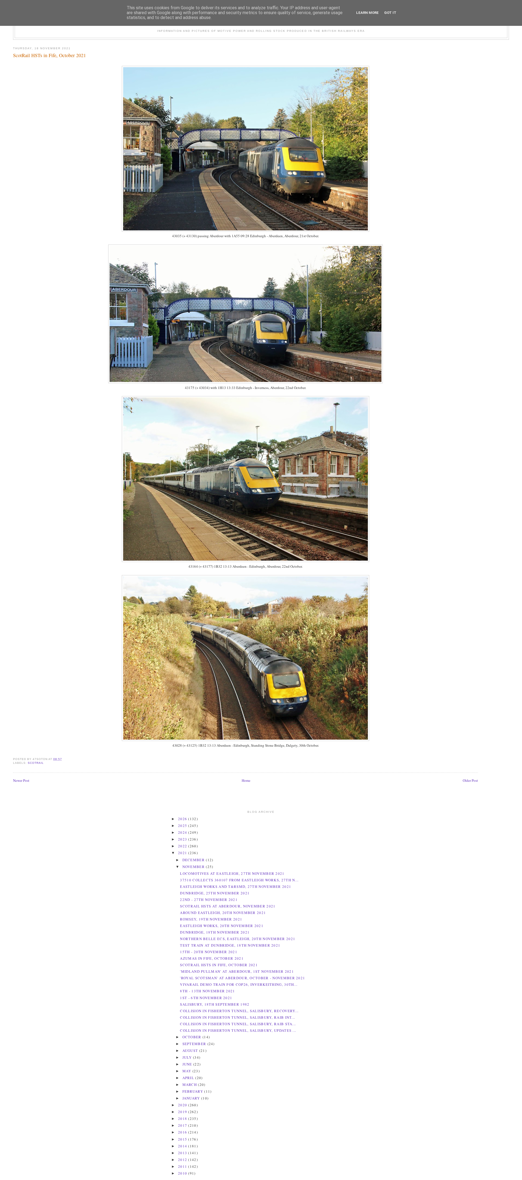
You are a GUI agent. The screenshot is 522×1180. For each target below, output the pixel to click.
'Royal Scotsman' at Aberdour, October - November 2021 (242, 977)
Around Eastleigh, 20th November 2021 (223, 912)
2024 (183, 832)
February (193, 1091)
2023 (183, 839)
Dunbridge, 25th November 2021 (215, 893)
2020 (183, 1104)
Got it (390, 13)
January (191, 1098)
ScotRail (36, 762)
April (188, 1077)
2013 (183, 1152)
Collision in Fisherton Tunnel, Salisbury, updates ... (238, 1030)
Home (246, 780)
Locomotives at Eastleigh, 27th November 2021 (232, 873)
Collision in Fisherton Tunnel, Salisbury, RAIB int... (237, 1017)
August (190, 1050)
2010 (183, 1173)
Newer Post (21, 780)
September (194, 1043)
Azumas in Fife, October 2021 (211, 958)
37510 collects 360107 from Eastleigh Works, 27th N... (239, 880)
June (188, 1064)
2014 (183, 1146)
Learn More (367, 13)
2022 (183, 846)
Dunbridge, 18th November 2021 (215, 932)
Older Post (470, 780)
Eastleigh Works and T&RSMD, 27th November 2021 (235, 886)
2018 (183, 1118)
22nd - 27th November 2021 (209, 899)
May (187, 1070)
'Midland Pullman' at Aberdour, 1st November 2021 (237, 971)
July (187, 1057)
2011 (183, 1166)
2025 (183, 825)
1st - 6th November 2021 (206, 997)
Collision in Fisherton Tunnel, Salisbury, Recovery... (239, 1010)
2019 (183, 1111)
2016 (183, 1132)
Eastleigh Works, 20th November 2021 (221, 925)
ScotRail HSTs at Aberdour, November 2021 (227, 906)
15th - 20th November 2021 (208, 951)
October (192, 1036)
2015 (183, 1139)
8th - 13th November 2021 (207, 991)
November (194, 866)
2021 (183, 852)
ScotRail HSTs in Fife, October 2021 (49, 55)
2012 (183, 1159)
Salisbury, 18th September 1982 (214, 1004)
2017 (183, 1125)
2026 (183, 818)
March (190, 1084)
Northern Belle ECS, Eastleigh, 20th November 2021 (237, 938)
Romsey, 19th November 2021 (211, 919)
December (194, 859)
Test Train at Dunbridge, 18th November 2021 (230, 945)
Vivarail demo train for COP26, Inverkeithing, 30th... (238, 984)
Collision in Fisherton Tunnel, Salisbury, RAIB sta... (238, 1023)
